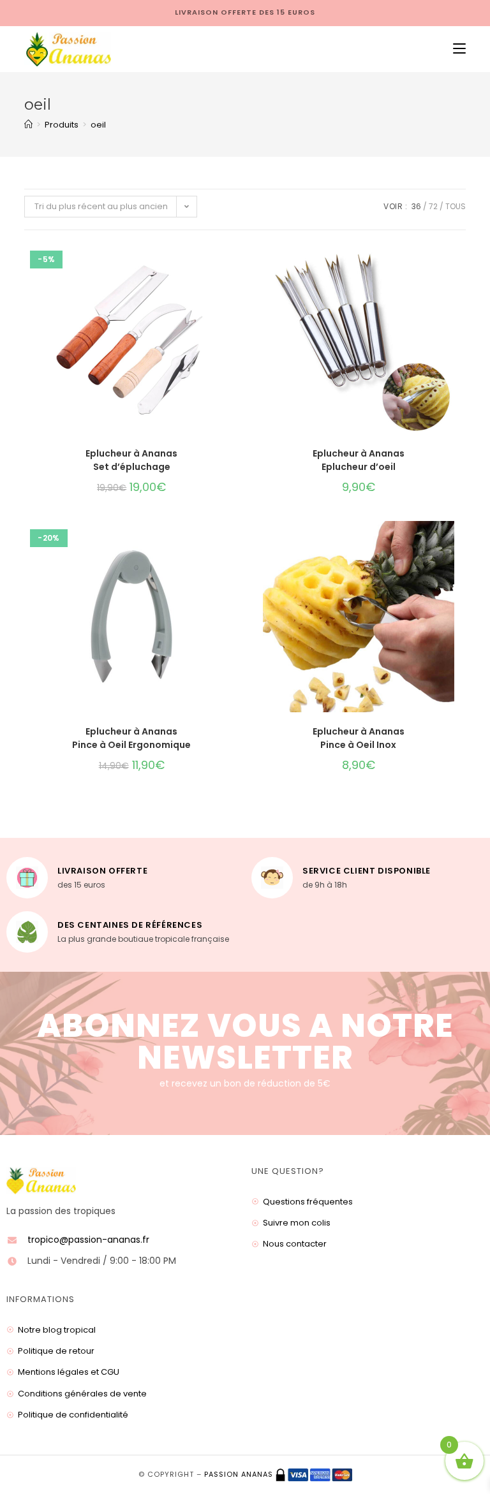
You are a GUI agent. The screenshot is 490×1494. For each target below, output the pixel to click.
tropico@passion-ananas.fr (88, 1239)
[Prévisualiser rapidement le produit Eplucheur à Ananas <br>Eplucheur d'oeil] (461, 265)
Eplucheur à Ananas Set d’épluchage (131, 460)
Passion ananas (238, 1474)
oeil (98, 125)
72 (433, 206)
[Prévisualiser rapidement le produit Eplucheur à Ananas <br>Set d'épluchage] (235, 265)
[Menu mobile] (454, 49)
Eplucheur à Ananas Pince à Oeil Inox (359, 738)
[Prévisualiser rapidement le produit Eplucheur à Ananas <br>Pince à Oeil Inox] (461, 543)
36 (416, 206)
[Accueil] (28, 125)
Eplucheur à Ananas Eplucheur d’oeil (359, 460)
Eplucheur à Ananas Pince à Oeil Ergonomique (131, 738)
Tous (455, 206)
